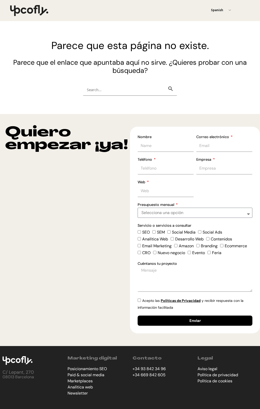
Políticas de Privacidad (181, 300)
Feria (216, 252)
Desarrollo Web (189, 239)
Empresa (204, 159)
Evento (198, 252)
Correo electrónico (213, 137)
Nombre (145, 137)
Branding (209, 246)
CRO (146, 252)
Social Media (184, 232)
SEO (146, 232)
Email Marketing (157, 246)
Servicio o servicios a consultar (164, 225)
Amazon (186, 246)
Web (142, 182)
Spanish (217, 10)
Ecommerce (236, 246)
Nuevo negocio (171, 252)
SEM (161, 232)
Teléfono (145, 159)
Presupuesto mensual (156, 204)
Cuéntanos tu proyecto (157, 263)
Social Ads (212, 232)
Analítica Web (155, 239)
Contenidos (221, 239)
